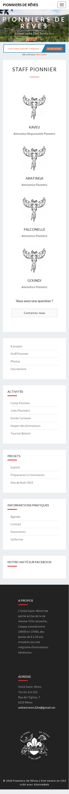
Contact (16, 524)
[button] (34, 313)
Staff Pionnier (19, 354)
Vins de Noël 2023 (22, 482)
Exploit (15, 467)
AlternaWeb (41, 54)
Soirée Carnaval (21, 418)
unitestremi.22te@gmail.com (37, 707)
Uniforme (17, 539)
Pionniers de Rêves (20, 4)
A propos (16, 346)
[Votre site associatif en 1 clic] (34, 48)
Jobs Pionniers (20, 410)
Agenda (15, 517)
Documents (18, 532)
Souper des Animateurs (26, 426)
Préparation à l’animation (28, 475)
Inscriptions (18, 369)
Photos (15, 361)
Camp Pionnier (20, 403)
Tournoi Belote (20, 433)
